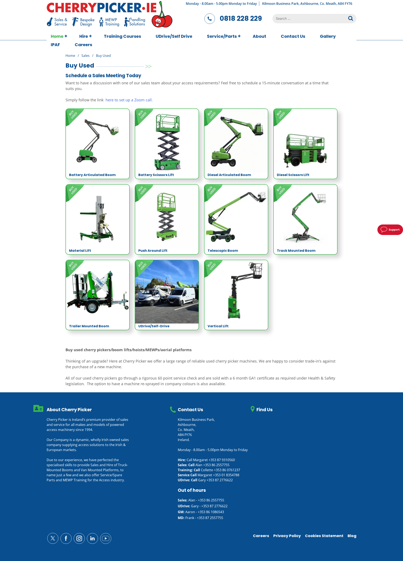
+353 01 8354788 (226, 475)
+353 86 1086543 (211, 512)
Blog (352, 535)
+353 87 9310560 (222, 460)
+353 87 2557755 (210, 517)
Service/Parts (222, 36)
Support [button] (394, 229)
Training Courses (122, 36)
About (259, 36)
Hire (83, 36)
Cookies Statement (324, 535)
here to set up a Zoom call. (129, 99)
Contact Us (293, 36)
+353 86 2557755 (216, 465)
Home (57, 36)
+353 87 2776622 (220, 480)
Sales (85, 55)
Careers (83, 45)
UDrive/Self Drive (174, 36)
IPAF (55, 45)
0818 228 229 (241, 18)
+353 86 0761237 (227, 470)
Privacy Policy (287, 535)
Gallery (328, 36)
